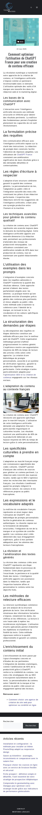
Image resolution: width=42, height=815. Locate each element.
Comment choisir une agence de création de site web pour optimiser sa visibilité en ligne (23, 702)
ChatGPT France (24, 155)
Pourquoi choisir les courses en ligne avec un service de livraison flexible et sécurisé (20, 767)
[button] (31, 7)
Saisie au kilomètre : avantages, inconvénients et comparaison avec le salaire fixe (20, 758)
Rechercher (8, 721)
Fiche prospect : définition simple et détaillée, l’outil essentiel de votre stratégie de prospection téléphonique (20, 777)
